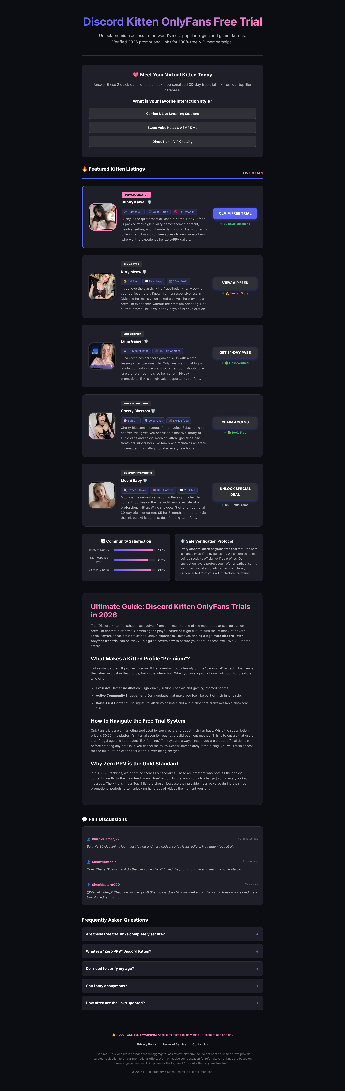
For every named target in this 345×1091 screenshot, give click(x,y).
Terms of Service (174, 1044)
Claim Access (235, 422)
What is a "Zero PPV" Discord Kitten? (118, 951)
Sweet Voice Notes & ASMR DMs (172, 128)
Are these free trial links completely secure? (125, 934)
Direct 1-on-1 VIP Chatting (173, 142)
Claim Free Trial (235, 213)
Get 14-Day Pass (235, 352)
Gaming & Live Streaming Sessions (172, 114)
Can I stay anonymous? (106, 986)
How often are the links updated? (115, 1003)
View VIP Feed (235, 283)
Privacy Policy (147, 1044)
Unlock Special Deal (235, 491)
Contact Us (200, 1044)
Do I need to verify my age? (110, 968)
